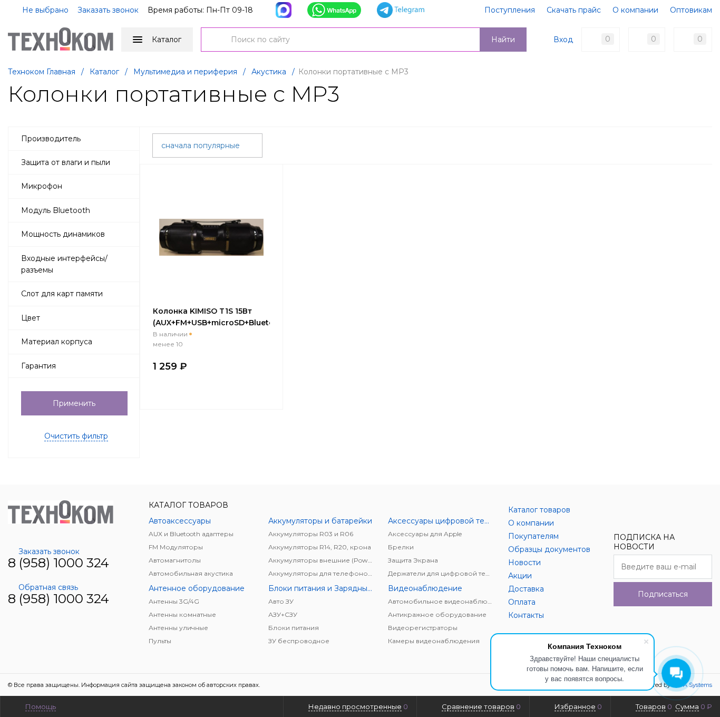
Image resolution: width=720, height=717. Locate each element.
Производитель (51, 138)
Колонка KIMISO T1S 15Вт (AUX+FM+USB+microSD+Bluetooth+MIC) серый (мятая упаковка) (231, 322)
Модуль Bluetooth (55, 210)
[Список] (705, 143)
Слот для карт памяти (62, 293)
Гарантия (38, 366)
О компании (635, 10)
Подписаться (663, 594)
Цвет (30, 318)
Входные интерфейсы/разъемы (64, 264)
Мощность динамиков (63, 234)
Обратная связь (48, 587)
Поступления (509, 10)
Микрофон (41, 186)
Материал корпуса (56, 341)
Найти (503, 39)
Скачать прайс (574, 10)
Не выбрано (44, 10)
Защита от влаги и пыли (65, 162)
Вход (563, 39)
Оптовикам (691, 10)
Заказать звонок (108, 10)
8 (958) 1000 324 (58, 562)
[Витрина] (672, 143)
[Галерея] (689, 143)
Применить (74, 403)
